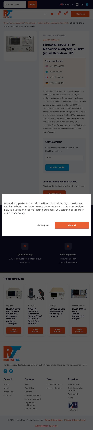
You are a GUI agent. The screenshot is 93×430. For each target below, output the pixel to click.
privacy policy (16, 213)
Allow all (72, 225)
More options (43, 225)
